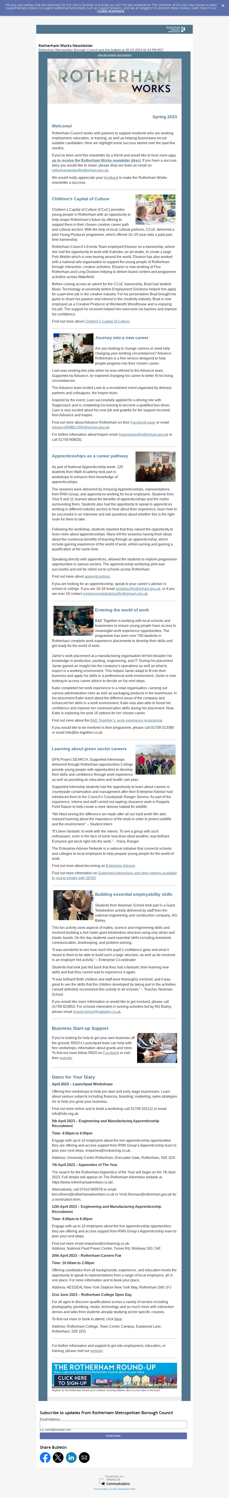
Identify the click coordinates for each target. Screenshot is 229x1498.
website (66, 1058)
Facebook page (143, 422)
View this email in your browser (114, 55)
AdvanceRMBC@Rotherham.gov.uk (80, 427)
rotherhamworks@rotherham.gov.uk (80, 170)
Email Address (50, 1419)
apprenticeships (97, 576)
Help (133, 1489)
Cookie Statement (111, 11)
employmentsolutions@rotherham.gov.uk (115, 594)
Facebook (111, 1053)
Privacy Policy (101, 1489)
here (118, 1319)
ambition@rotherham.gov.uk (138, 589)
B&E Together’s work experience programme (126, 720)
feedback (111, 178)
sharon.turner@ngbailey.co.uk (97, 1012)
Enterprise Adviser (120, 866)
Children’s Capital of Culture (107, 321)
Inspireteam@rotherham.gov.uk (143, 434)
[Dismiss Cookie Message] (223, 6)
